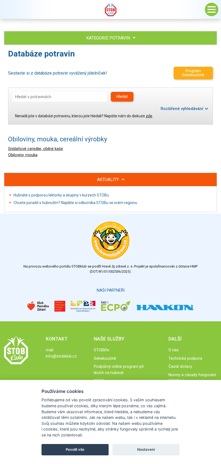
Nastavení (146, 449)
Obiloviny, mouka (22, 154)
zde (149, 116)
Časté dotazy (180, 366)
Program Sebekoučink (193, 72)
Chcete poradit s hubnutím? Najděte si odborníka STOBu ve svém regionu (75, 203)
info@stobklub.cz (61, 356)
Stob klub (110, 9)
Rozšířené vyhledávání (182, 108)
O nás (173, 350)
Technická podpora (185, 358)
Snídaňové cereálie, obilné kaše (35, 148)
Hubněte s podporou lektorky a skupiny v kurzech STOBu (61, 195)
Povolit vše (75, 449)
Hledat (122, 96)
